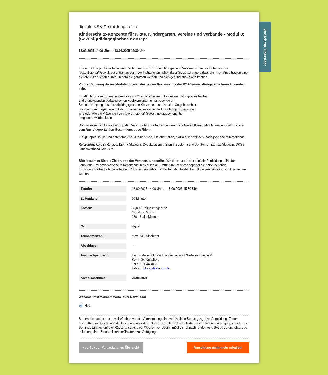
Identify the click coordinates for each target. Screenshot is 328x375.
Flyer (87, 305)
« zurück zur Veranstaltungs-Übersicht (110, 347)
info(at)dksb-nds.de (156, 268)
